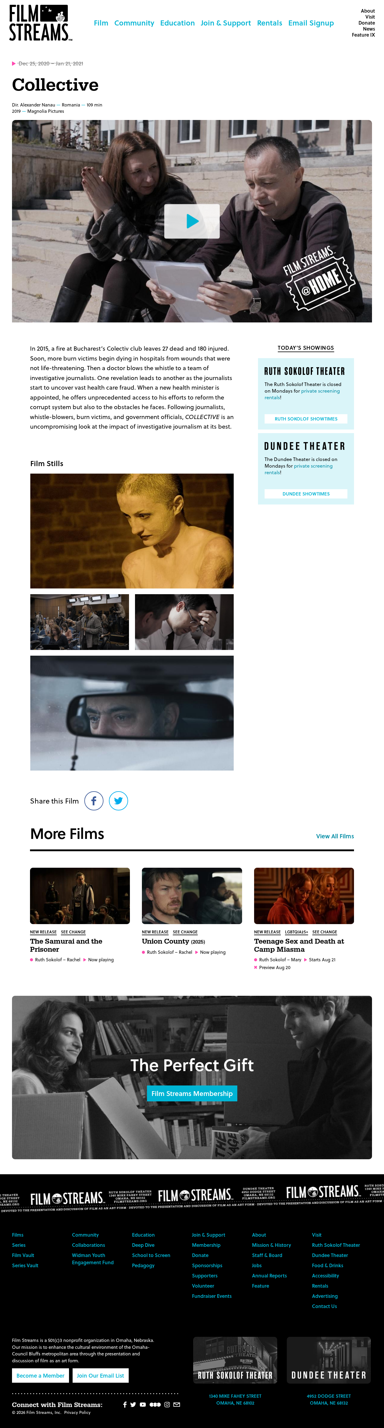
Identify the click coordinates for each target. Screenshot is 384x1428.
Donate (366, 22)
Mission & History (271, 1244)
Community (134, 22)
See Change (73, 932)
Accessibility (325, 1275)
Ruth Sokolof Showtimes (306, 418)
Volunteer (203, 1285)
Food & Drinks (327, 1265)
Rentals (269, 22)
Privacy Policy (77, 1412)
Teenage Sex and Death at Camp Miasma (299, 945)
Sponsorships (207, 1265)
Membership (206, 1244)
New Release (43, 932)
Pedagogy (143, 1265)
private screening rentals (302, 394)
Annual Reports (269, 1275)
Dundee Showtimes (306, 493)
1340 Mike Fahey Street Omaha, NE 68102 (235, 1399)
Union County (173, 941)
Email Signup (311, 22)
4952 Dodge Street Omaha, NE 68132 (329, 1399)
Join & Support (226, 22)
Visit (370, 16)
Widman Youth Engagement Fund (93, 1259)
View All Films (335, 835)
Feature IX (363, 34)
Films (17, 1234)
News (369, 28)
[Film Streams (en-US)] (42, 23)
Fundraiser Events (212, 1295)
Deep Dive (143, 1244)
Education (177, 22)
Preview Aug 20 (274, 967)
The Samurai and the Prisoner (66, 945)
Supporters (205, 1275)
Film (101, 22)
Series (19, 1244)
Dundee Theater (330, 1255)
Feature (260, 1285)
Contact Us (324, 1306)
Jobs (257, 1265)
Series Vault (25, 1265)
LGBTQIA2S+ (296, 932)
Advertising (325, 1295)
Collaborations (88, 1244)
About (368, 10)
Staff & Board (267, 1255)
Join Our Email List (100, 1375)
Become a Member (40, 1375)
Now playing (101, 959)
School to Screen (151, 1255)
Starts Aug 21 (322, 959)
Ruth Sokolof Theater (336, 1244)
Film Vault (23, 1255)
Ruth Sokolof (48, 959)
